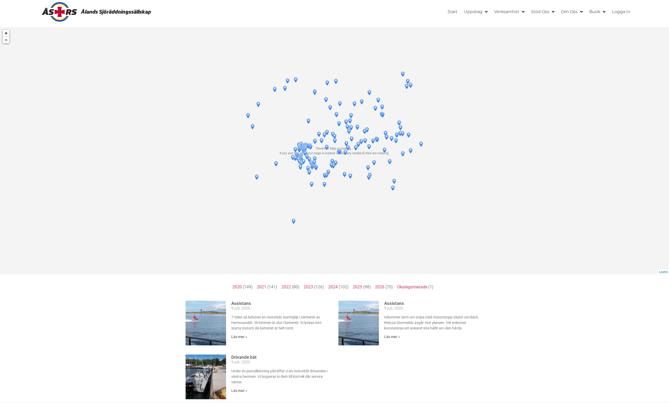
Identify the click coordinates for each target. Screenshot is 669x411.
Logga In (621, 11)
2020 (237, 286)
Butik (594, 11)
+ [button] (6, 33)
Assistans (241, 303)
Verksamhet (506, 11)
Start (452, 11)
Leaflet (663, 272)
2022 (286, 286)
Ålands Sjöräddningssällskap (116, 11)
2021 (261, 286)
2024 (333, 286)
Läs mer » (239, 337)
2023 (308, 286)
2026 (379, 286)
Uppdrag (473, 11)
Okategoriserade (412, 286)
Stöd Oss (540, 11)
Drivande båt (244, 357)
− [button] (6, 40)
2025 (357, 286)
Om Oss (569, 11)
